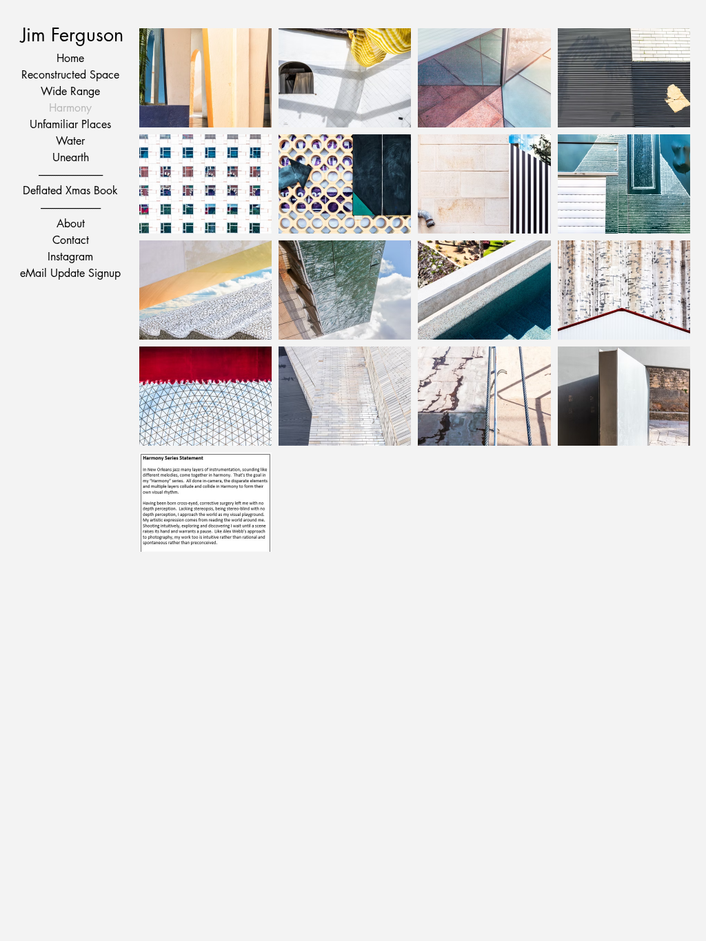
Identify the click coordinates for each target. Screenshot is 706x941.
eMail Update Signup (70, 273)
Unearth (70, 157)
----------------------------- (71, 207)
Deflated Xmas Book (70, 190)
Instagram (70, 256)
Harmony (70, 108)
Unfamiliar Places (70, 124)
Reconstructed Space (70, 75)
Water (70, 141)
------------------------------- (71, 174)
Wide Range (70, 91)
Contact (70, 240)
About (71, 223)
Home (70, 58)
